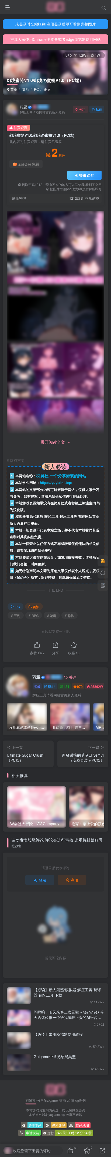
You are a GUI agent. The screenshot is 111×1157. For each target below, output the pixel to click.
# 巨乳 (15, 615)
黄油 (25, 89)
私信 (99, 109)
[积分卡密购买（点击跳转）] (103, 560)
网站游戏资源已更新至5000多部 (55, 39)
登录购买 (86, 175)
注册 (74, 880)
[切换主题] (103, 573)
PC (36, 89)
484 (66, 686)
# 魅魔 (51, 615)
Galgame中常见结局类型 (55, 1056)
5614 (52, 686)
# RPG (34, 615)
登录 (42, 880)
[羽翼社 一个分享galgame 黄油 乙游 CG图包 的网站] (55, 1089)
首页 (13, 89)
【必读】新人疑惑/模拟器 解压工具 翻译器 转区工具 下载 (67, 992)
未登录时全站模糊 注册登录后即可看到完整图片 (55, 24)
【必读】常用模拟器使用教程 (58, 1034)
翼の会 (22, 577)
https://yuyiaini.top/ (56, 482)
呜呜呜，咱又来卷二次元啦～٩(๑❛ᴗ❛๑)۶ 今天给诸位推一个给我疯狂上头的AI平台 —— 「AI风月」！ (69, 1017)
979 (80, 686)
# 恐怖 (69, 615)
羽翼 (23, 107)
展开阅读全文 (53, 442)
